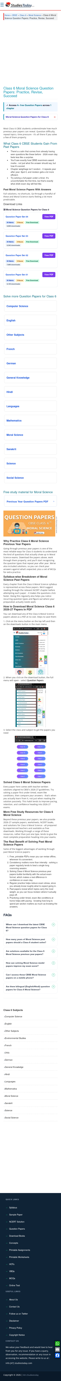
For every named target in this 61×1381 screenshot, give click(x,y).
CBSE (14, 15)
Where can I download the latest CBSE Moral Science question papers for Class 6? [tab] (26, 927)
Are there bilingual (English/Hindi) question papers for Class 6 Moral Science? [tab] (28, 988)
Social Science (12, 1117)
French (8, 1045)
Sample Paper (16, 1214)
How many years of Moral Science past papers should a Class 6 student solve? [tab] (26, 941)
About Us (13, 1299)
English (8, 1023)
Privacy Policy (15, 1327)
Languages (10, 1081)
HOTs (11, 1264)
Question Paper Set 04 (17, 216)
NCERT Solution (16, 1221)
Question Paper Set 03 (17, 236)
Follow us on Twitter (18, 1313)
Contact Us (14, 1306)
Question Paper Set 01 (17, 274)
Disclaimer (14, 1320)
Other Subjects (12, 1030)
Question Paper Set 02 (17, 255)
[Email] (57, 1349)
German (9, 1059)
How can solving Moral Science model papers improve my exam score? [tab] (25, 964)
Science (8, 1110)
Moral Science (35, 15)
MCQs (12, 1278)
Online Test (14, 1285)
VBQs (12, 1271)
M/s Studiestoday (31, 1375)
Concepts (13, 1242)
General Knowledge (14, 1066)
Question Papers (17, 1228)
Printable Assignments (19, 1249)
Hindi (7, 1074)
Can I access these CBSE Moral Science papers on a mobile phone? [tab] (26, 976)
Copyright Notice (17, 1334)
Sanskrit (8, 1103)
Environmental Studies (15, 1038)
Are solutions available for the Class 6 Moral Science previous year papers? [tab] (25, 952)
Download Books (17, 1235)
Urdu (7, 1052)
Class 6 (23, 15)
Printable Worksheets (19, 1257)
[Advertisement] (30, 54)
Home (7, 15)
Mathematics (11, 1088)
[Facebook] (57, 1355)
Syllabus (13, 1207)
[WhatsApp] (57, 1344)
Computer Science (13, 1016)
